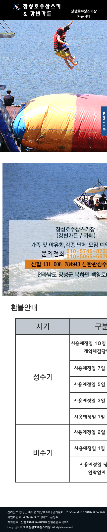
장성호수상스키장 (84, 11)
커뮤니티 (83, 16)
